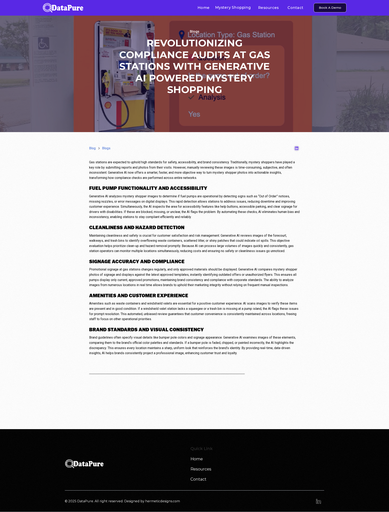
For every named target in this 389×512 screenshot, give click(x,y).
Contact (295, 7)
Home (203, 7)
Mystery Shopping (233, 7)
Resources (268, 7)
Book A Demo (330, 8)
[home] (88, 8)
